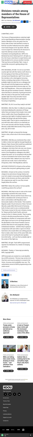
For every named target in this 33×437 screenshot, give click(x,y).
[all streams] (31, 435)
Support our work (7, 417)
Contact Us (5, 420)
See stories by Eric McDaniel (18, 303)
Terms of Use (6, 401)
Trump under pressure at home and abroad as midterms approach (9, 329)
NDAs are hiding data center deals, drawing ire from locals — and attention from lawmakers (9, 361)
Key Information (7, 404)
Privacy (5, 410)
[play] (2, 435)
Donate (28, 2)
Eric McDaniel (16, 20)
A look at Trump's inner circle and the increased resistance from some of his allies (23, 329)
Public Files (5, 407)
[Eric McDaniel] (5, 297)
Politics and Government (9, 270)
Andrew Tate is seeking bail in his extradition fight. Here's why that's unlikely (23, 361)
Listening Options (7, 414)
